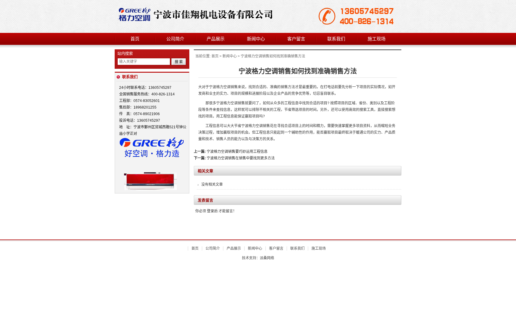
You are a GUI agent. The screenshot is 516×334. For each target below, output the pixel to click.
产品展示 (216, 38)
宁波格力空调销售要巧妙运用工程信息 (237, 152)
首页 (134, 38)
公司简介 (175, 38)
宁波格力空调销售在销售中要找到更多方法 (241, 158)
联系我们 (336, 38)
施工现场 (377, 38)
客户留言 (296, 38)
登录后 (212, 211)
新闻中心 (256, 38)
